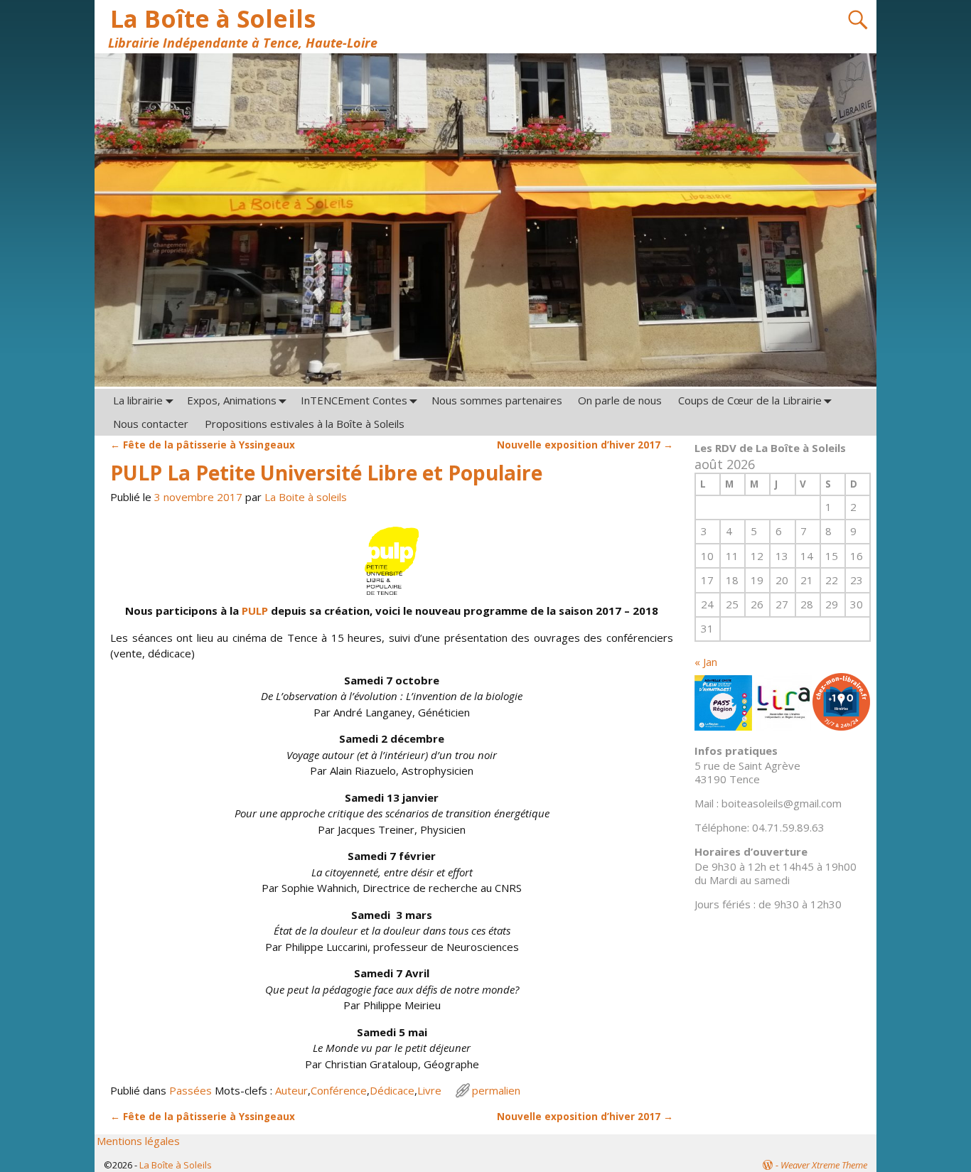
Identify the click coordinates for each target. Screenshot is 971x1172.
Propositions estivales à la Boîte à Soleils (304, 423)
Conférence (339, 1090)
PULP (256, 610)
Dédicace (392, 1090)
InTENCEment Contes (354, 400)
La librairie (138, 400)
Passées (190, 1090)
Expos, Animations (232, 400)
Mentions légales (138, 1141)
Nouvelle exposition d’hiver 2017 (585, 445)
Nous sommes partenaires (496, 400)
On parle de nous (620, 400)
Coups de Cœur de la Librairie (750, 400)
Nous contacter (150, 423)
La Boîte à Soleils (213, 18)
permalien (496, 1090)
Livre (429, 1090)
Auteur (291, 1090)
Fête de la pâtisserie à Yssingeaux (202, 445)
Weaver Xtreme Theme (823, 1164)
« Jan (705, 662)
